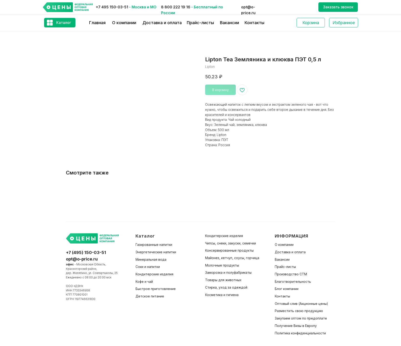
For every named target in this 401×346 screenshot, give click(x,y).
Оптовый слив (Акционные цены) (301, 304)
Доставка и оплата (162, 22)
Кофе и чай (144, 281)
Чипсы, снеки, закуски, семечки (230, 243)
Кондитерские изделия (154, 274)
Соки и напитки (148, 267)
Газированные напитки (154, 245)
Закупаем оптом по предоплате (301, 318)
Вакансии (229, 22)
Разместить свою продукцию (299, 311)
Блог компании (286, 289)
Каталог (63, 22)
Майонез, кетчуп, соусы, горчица (232, 258)
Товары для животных (223, 280)
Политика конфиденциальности (300, 333)
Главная (97, 22)
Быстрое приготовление (156, 289)
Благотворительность (293, 281)
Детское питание (150, 296)
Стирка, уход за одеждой (226, 287)
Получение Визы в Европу (296, 326)
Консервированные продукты (229, 250)
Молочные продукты (222, 265)
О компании (124, 22)
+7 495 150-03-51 (112, 7)
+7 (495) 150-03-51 (86, 252)
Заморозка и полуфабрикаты (228, 272)
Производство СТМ (291, 274)
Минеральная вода (151, 259)
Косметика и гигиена (222, 295)
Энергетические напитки (156, 252)
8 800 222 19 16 (175, 7)
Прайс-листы (200, 22)
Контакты (254, 22)
